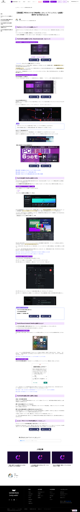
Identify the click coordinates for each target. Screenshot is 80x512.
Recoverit (30, 495)
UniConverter (30, 493)
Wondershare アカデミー (64, 493)
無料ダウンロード (46, 1)
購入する (60, 1)
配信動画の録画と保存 (28, 7)
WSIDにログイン (62, 497)
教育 (50, 497)
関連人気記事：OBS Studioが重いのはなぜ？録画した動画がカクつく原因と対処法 (29, 253)
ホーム (18, 7)
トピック (22, 7)
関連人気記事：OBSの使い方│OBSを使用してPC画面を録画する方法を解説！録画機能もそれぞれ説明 (33, 251)
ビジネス (51, 499)
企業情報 (39, 493)
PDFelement (30, 499)
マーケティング (52, 493)
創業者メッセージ (40, 495)
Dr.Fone (30, 497)
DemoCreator (18, 63)
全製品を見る (30, 503)
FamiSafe (30, 501)
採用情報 (39, 497)
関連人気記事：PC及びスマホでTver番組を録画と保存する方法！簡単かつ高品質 (29, 173)
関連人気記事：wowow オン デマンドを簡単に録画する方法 (26, 172)
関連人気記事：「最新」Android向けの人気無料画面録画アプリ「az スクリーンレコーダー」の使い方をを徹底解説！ (35, 389)
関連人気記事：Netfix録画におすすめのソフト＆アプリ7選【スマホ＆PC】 (28, 170)
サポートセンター (62, 495)
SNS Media (51, 495)
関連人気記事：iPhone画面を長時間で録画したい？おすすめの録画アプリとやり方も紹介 (30, 356)
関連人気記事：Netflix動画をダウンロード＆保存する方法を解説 (26, 391)
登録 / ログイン (22, 440)
